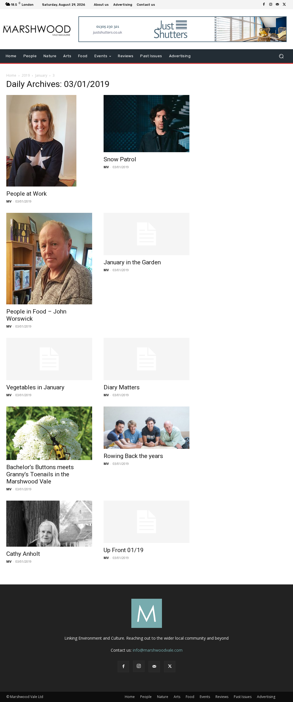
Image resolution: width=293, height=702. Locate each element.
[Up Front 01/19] (146, 522)
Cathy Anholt (23, 553)
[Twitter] (284, 4)
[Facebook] (263, 4)
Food (190, 696)
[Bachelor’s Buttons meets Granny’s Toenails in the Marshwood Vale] (49, 433)
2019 (26, 75)
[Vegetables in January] (49, 359)
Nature (162, 696)
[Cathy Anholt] (49, 524)
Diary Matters (122, 387)
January (41, 75)
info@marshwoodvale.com (158, 650)
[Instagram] (270, 4)
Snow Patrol (120, 159)
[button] (281, 56)
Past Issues (243, 696)
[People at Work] (49, 141)
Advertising (266, 696)
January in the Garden (132, 262)
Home (11, 75)
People (146, 696)
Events (205, 696)
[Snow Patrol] (146, 123)
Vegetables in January (35, 387)
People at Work (26, 193)
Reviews (221, 696)
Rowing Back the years (133, 456)
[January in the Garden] (146, 234)
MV (8, 201)
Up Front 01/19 (124, 550)
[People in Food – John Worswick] (49, 258)
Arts (177, 696)
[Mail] (277, 4)
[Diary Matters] (146, 359)
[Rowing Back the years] (146, 427)
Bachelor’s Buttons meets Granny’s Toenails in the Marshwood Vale (40, 474)
